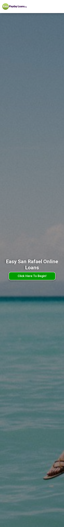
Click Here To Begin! (32, 276)
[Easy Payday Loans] (20, 6)
